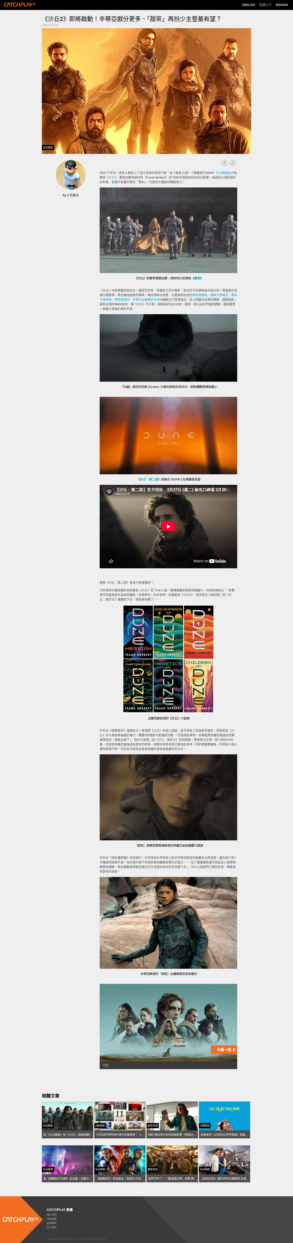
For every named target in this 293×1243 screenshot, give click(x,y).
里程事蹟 (51, 1219)
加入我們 (51, 1227)
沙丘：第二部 (149, 479)
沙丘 (112, 177)
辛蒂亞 (137, 299)
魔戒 (197, 278)
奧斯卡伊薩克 (219, 295)
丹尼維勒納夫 (225, 173)
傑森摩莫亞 (122, 299)
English (248, 5)
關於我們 (51, 1214)
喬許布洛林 (154, 299)
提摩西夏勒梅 (198, 295)
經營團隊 (51, 1223)
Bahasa (282, 5)
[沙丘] (168, 1026)
